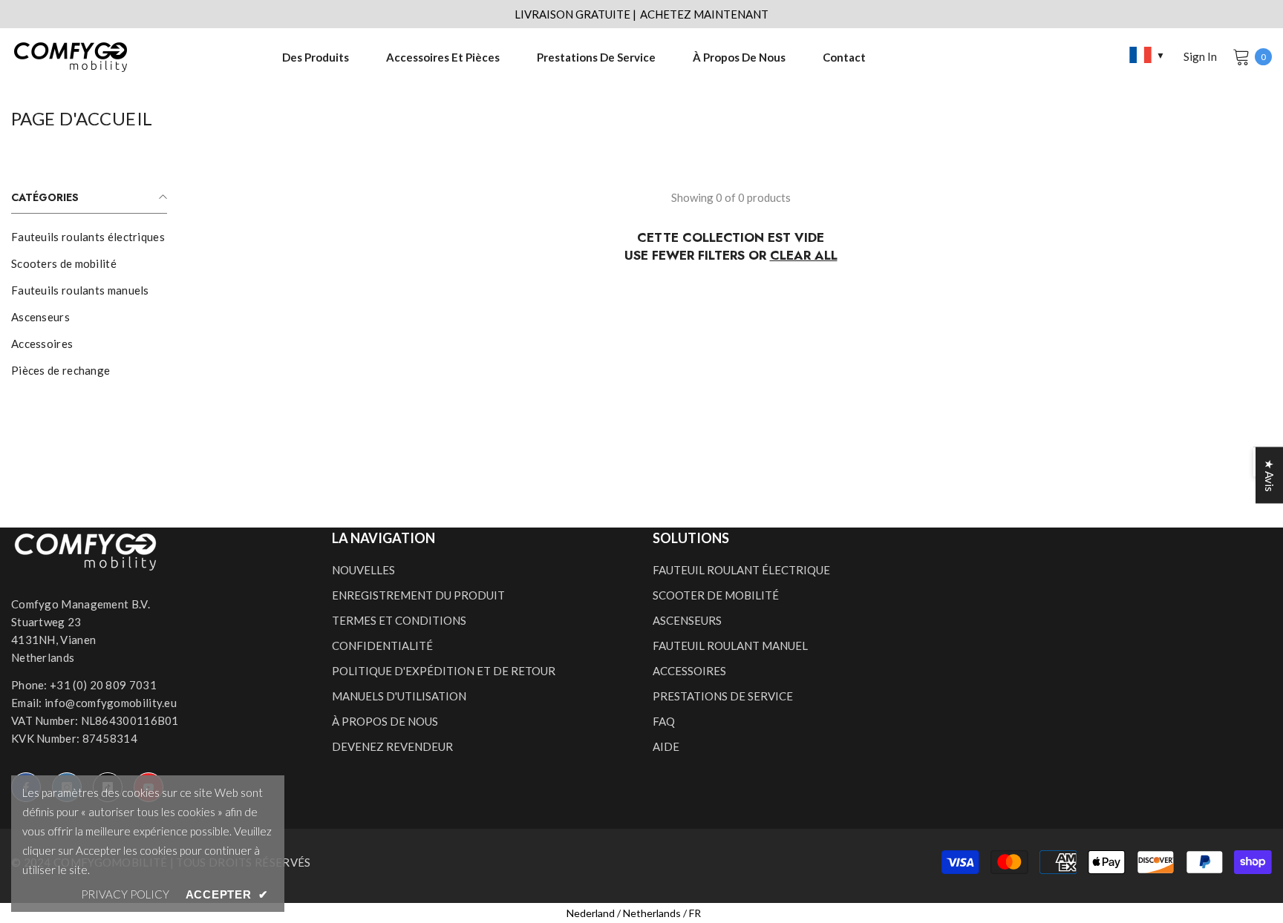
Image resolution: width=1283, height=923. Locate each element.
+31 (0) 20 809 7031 (103, 685)
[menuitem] (89, 236)
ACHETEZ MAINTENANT (704, 14)
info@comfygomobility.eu (111, 702)
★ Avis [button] (1269, 475)
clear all (804, 255)
